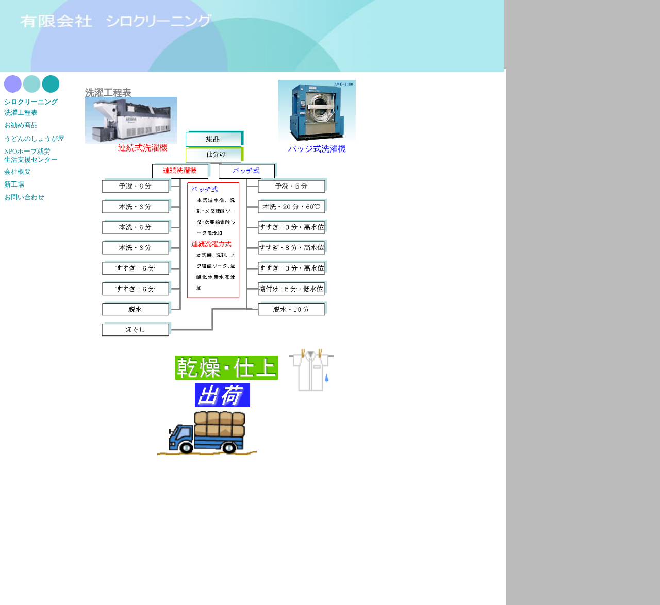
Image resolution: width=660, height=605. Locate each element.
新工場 (14, 184)
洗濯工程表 (21, 112)
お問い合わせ (24, 197)
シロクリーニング (31, 102)
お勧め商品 (21, 125)
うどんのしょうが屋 (34, 138)
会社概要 (17, 171)
